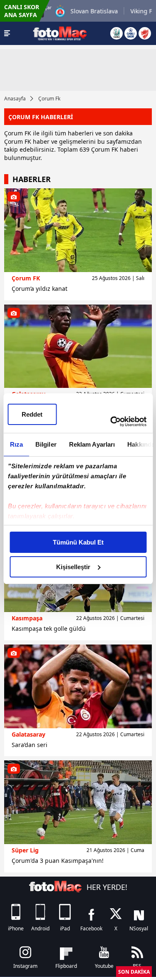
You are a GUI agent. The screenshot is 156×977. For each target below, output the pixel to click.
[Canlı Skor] (130, 33)
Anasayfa (15, 98)
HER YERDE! (107, 887)
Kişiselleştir (73, 566)
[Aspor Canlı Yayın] (116, 33)
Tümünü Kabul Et (78, 542)
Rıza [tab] (16, 444)
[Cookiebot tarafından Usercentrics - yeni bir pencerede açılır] (111, 421)
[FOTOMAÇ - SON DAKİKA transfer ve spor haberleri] (60, 33)
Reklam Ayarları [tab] (92, 444)
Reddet (32, 414)
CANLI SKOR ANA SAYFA (21, 11)
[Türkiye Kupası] (145, 33)
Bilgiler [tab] (45, 444)
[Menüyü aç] (7, 33)
